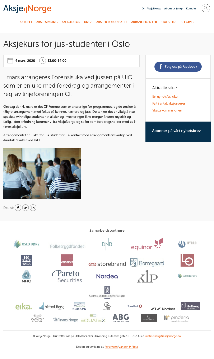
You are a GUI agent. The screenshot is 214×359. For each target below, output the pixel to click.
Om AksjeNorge (151, 8)
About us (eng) (173, 8)
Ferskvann (111, 347)
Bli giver (187, 22)
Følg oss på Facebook (181, 67)
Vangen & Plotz (128, 347)
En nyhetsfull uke (165, 96)
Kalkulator (70, 22)
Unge (88, 22)
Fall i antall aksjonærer (168, 103)
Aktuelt (26, 22)
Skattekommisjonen (167, 110)
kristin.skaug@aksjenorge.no (163, 336)
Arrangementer (144, 22)
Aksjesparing (47, 22)
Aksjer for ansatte (111, 22)
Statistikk (169, 22)
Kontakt (191, 8)
